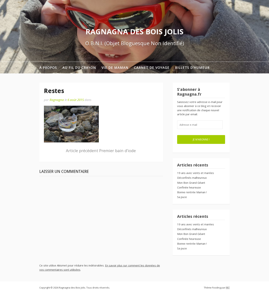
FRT (228, 287)
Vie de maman (115, 67)
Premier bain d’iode (101, 150)
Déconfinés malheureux (192, 177)
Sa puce (182, 197)
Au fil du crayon (79, 67)
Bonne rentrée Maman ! (192, 192)
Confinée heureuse (189, 187)
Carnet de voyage (151, 67)
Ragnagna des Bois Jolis (134, 31)
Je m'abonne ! (201, 139)
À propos (48, 67)
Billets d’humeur (192, 67)
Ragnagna (57, 100)
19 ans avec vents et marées (195, 173)
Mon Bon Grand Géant (191, 182)
